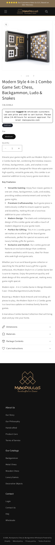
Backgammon (12, 458)
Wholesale (10, 520)
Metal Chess (11, 464)
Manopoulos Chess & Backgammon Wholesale (26, 538)
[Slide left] (21, 76)
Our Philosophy (13, 421)
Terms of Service (13, 440)
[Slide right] (34, 76)
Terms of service (44, 541)
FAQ (7, 514)
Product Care (12, 434)
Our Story (10, 415)
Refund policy (18, 541)
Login (8, 501)
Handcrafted (11, 427)
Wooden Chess (12, 471)
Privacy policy (31, 541)
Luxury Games (12, 477)
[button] (6, 11)
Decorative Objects (14, 483)
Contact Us (11, 507)
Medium (10, 137)
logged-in (21, 112)
